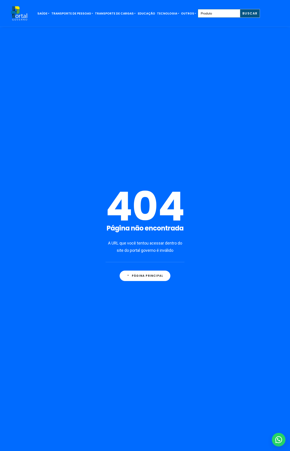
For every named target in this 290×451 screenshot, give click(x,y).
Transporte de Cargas (114, 13)
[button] (278, 439)
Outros (187, 13)
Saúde (42, 13)
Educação (146, 13)
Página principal (147, 276)
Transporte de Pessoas (71, 13)
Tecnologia (167, 13)
